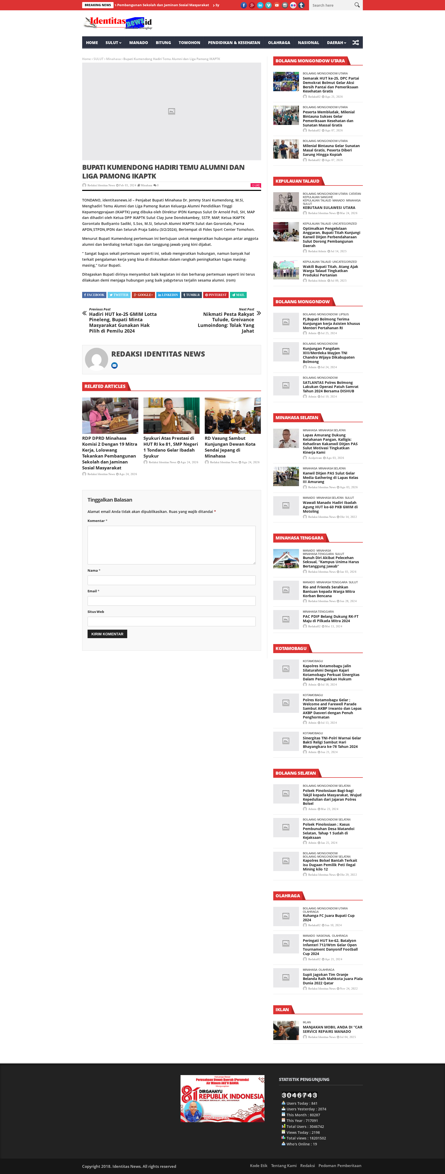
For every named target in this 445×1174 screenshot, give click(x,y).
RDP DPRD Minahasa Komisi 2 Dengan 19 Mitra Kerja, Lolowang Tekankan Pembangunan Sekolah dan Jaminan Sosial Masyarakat (109, 453)
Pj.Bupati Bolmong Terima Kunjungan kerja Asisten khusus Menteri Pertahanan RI (331, 323)
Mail (240, 295)
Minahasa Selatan (332, 430)
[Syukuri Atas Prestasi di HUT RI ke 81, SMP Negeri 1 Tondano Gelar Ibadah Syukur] (171, 416)
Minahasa (113, 59)
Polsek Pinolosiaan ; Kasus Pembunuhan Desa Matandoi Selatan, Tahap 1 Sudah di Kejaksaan (328, 831)
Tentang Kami (284, 1165)
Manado (138, 42)
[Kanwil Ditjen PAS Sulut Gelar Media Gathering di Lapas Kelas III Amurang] (286, 476)
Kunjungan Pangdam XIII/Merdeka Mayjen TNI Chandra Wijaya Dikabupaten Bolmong (329, 355)
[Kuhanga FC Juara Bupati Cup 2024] (286, 916)
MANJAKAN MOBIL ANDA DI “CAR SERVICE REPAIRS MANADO (332, 1029)
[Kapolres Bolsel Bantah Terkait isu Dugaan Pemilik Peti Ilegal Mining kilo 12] (286, 861)
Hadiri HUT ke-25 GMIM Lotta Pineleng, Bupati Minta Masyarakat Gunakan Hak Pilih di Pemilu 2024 (123, 320)
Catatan (355, 193)
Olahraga (279, 42)
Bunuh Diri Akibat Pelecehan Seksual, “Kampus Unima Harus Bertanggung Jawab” (331, 562)
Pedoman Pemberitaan (340, 1165)
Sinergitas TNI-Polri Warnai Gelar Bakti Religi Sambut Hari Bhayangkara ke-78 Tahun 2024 (332, 742)
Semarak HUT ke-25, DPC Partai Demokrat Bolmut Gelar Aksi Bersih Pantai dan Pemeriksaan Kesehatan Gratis (331, 85)
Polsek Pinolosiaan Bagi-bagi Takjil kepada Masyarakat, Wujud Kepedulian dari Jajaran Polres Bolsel (332, 797)
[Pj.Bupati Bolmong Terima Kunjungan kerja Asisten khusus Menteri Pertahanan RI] (286, 322)
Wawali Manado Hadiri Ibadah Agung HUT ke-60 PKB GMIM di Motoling (330, 507)
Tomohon (189, 42)
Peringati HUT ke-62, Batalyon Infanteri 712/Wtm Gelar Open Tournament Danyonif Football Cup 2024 (330, 947)
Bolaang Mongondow (320, 314)
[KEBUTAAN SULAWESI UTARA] (286, 202)
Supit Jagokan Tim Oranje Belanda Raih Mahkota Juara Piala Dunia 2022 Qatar (333, 979)
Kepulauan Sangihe (318, 197)
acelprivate (315, 457)
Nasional (308, 42)
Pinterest (218, 295)
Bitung (163, 42)
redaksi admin (317, 251)
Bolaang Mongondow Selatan (326, 785)
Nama (94, 570)
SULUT (112, 42)
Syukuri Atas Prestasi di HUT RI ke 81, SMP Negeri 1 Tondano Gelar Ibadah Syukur (170, 447)
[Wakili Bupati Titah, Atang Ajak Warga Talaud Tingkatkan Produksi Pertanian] (286, 270)
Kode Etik (259, 1165)
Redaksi (307, 1165)
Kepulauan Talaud (317, 200)
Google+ (145, 295)
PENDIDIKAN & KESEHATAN (234, 42)
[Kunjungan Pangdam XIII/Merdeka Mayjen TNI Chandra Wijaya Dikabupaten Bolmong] (286, 351)
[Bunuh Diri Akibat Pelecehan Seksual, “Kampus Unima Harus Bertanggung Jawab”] (286, 558)
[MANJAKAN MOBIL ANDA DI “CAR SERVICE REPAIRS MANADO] (286, 1030)
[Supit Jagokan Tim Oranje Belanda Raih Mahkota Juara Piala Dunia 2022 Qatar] (286, 977)
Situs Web (96, 611)
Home (92, 42)
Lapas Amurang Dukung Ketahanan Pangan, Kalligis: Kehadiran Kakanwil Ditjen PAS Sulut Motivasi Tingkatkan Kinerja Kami (330, 444)
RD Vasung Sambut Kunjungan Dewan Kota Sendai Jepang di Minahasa (230, 447)
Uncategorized (344, 223)
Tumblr (193, 295)
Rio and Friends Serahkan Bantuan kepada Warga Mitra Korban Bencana (329, 591)
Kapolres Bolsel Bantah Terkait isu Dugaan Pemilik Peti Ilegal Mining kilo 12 (330, 865)
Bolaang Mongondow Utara (325, 73)
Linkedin (170, 295)
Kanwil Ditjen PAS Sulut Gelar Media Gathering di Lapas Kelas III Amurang (330, 477)
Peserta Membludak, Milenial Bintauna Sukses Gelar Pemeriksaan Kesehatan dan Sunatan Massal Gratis (329, 118)
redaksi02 (314, 96)
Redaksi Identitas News (101, 185)
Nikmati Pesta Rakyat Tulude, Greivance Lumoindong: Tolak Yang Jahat (226, 320)
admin (312, 333)
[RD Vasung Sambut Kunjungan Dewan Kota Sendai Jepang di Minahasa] (233, 416)
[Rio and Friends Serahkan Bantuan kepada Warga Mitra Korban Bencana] (286, 590)
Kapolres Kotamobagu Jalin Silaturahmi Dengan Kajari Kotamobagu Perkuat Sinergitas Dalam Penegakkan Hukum (331, 672)
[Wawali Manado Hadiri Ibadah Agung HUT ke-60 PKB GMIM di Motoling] (286, 506)
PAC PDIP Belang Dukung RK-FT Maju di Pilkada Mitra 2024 (330, 618)
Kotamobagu (313, 661)
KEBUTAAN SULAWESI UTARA (329, 207)
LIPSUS (344, 314)
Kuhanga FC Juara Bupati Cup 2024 (329, 917)
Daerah (335, 42)
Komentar (97, 520)
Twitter (121, 295)
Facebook (95, 295)
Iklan (307, 1022)
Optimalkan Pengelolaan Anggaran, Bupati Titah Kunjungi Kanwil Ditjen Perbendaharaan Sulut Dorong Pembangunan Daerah (331, 237)
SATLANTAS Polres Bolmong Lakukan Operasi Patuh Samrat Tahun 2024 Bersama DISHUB (330, 387)
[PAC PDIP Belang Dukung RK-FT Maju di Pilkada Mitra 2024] (286, 619)
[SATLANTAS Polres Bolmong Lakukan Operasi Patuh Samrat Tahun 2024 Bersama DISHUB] (286, 385)
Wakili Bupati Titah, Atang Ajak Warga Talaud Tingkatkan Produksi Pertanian (330, 271)
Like (257, 185)
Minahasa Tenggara (318, 553)
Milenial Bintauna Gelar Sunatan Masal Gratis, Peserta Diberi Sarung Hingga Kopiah (331, 150)
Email (93, 591)
